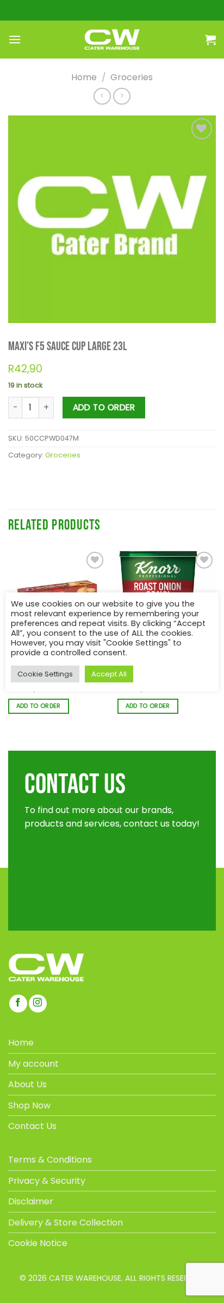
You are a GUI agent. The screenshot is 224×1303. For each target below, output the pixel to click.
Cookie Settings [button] (45, 674)
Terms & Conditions (50, 1159)
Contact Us (32, 1126)
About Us (27, 1084)
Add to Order (104, 407)
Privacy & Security (46, 1181)
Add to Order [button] (38, 706)
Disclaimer (30, 1201)
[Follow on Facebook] (18, 1003)
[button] (14, 39)
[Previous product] (121, 96)
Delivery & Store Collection (65, 1222)
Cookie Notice (37, 1243)
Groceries (131, 77)
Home (84, 77)
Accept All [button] (109, 674)
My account (33, 1063)
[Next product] (102, 96)
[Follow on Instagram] (38, 1003)
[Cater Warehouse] (112, 40)
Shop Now (29, 1105)
